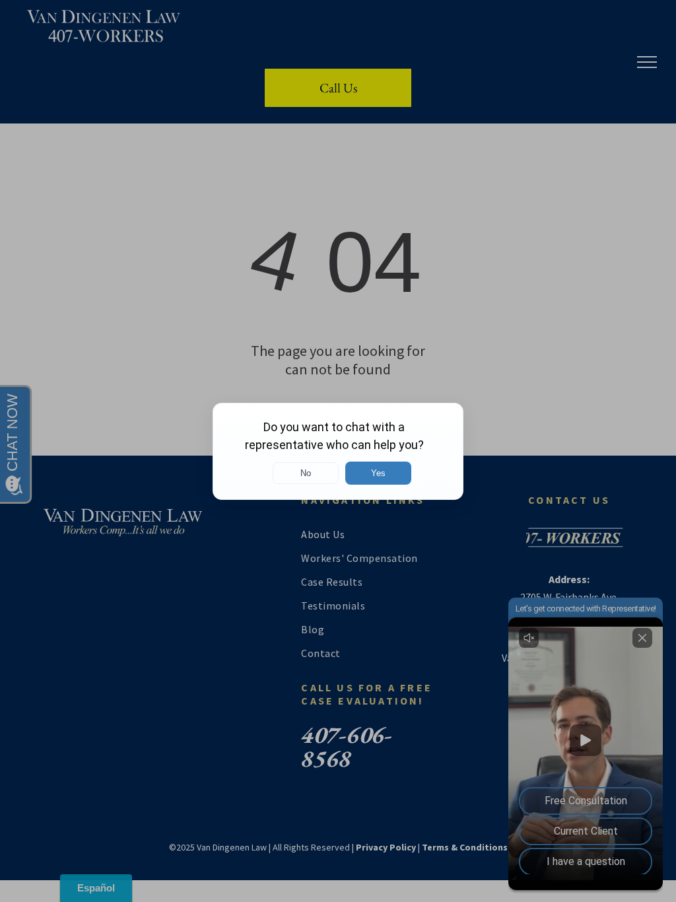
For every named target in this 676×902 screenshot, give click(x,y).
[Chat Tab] (338, 451)
